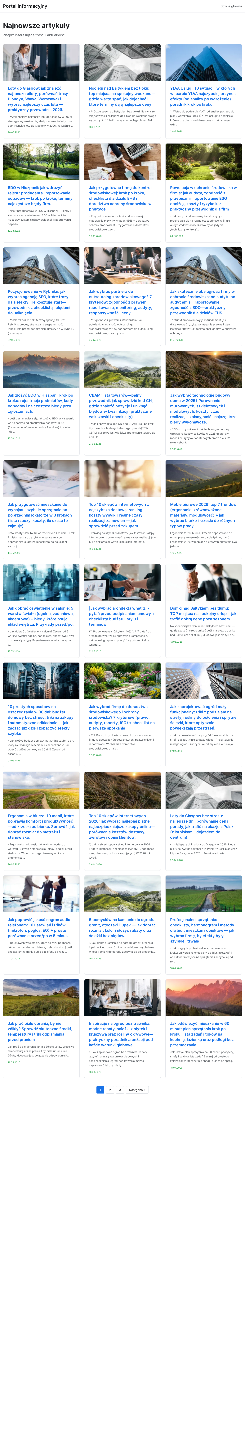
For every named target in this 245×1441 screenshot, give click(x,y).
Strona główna (231, 6)
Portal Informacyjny (25, 6)
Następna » (137, 1090)
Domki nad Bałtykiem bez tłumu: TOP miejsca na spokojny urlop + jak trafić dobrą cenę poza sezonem (203, 613)
